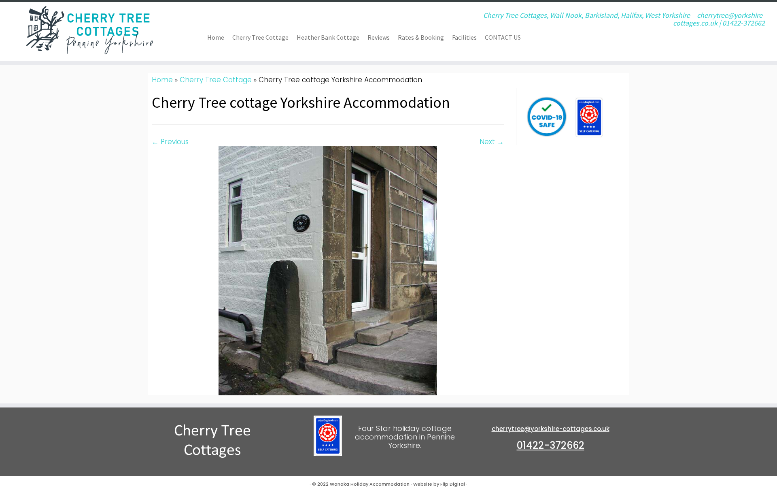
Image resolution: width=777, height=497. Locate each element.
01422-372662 (550, 445)
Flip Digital (452, 484)
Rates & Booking (421, 37)
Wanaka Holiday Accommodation (370, 484)
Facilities (464, 37)
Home (215, 37)
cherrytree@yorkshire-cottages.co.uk (550, 428)
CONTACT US (503, 37)
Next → (492, 142)
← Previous (170, 142)
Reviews (378, 37)
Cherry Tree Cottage (260, 37)
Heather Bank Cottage (328, 37)
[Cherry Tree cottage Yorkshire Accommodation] (328, 270)
